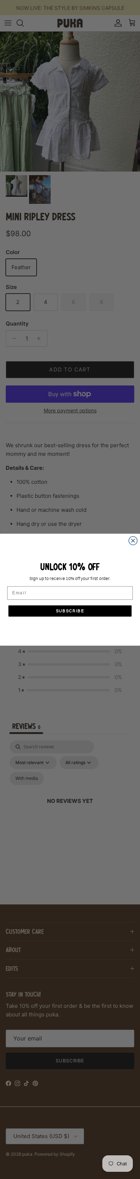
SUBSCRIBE (70, 611)
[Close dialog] (133, 540)
